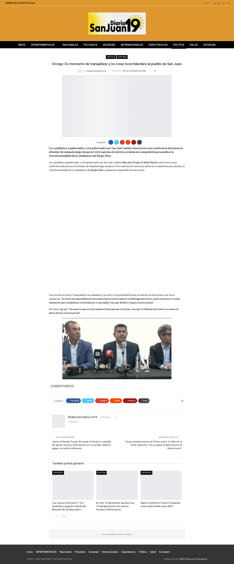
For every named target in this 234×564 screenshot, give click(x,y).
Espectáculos (158, 44)
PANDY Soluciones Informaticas (193, 559)
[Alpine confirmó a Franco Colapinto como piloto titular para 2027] (161, 485)
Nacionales (70, 44)
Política (178, 44)
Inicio (21, 44)
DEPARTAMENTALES (43, 44)
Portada (122, 57)
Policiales (90, 44)
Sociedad (109, 44)
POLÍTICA (111, 57)
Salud (194, 44)
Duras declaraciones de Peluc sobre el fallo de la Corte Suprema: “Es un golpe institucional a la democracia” (154, 445)
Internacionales (132, 44)
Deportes (58, 473)
